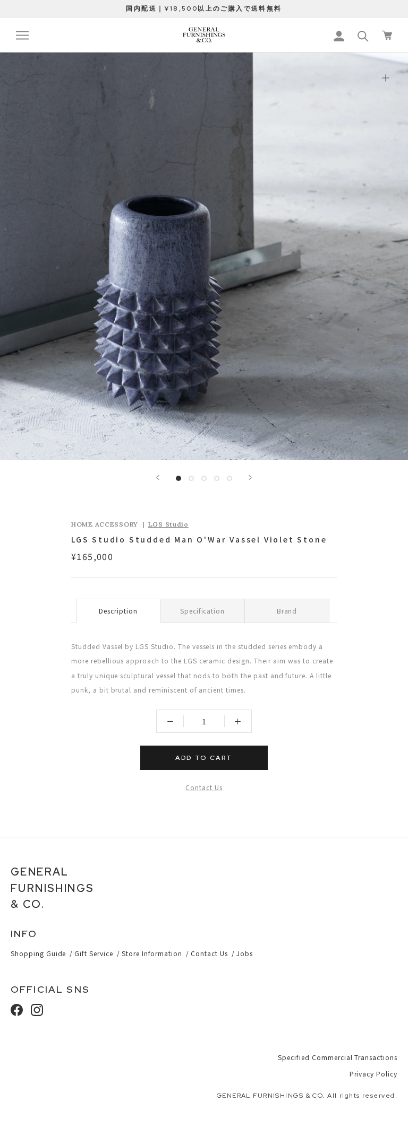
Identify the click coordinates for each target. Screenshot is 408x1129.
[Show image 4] (216, 478)
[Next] (250, 477)
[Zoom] (385, 77)
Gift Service (93, 953)
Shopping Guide (38, 953)
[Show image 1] (178, 478)
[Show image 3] (204, 478)
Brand (287, 610)
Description (118, 610)
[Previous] (157, 477)
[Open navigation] (22, 35)
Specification (202, 610)
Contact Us (204, 787)
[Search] (363, 35)
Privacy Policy (373, 1073)
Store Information (152, 953)
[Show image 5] (229, 478)
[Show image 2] (191, 478)
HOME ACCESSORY (104, 524)
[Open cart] (387, 35)
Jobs (244, 953)
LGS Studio (168, 524)
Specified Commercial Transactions (337, 1057)
